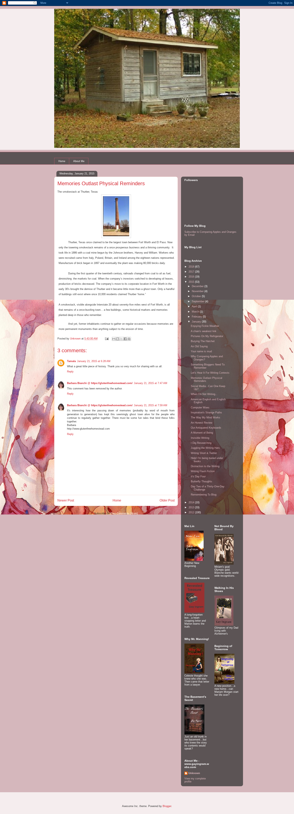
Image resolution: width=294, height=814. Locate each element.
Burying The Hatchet (203, 341)
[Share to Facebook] (125, 339)
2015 (192, 281)
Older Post (167, 500)
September (198, 301)
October (197, 296)
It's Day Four (198, 476)
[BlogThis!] (118, 339)
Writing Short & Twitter (204, 453)
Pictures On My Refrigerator (207, 336)
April (195, 306)
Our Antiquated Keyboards (206, 427)
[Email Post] (106, 338)
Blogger (167, 806)
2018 (192, 266)
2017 (192, 271)
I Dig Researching (201, 442)
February (197, 316)
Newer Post (65, 500)
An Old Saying (199, 346)
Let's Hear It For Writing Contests (210, 372)
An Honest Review (201, 422)
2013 (192, 507)
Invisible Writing (200, 437)
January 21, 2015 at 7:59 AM (150, 405)
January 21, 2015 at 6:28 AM (93, 361)
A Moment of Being (202, 432)
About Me (78, 161)
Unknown (194, 773)
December (198, 286)
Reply (70, 371)
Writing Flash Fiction (203, 471)
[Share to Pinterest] (129, 339)
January (197, 321)
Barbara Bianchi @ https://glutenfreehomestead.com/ (100, 383)
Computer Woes (200, 407)
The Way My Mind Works (205, 417)
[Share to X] (121, 339)
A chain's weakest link (203, 331)
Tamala (71, 361)
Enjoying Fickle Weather (205, 325)
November (198, 291)
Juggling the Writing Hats (205, 447)
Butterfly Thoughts (201, 481)
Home (61, 161)
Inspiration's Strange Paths (206, 412)
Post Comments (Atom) (124, 513)
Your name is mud (201, 351)
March (196, 311)
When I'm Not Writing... (204, 394)
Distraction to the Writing (205, 466)
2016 (192, 276)
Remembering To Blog (203, 494)
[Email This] (114, 339)
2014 (192, 502)
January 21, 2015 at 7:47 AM (150, 383)
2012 (192, 512)
